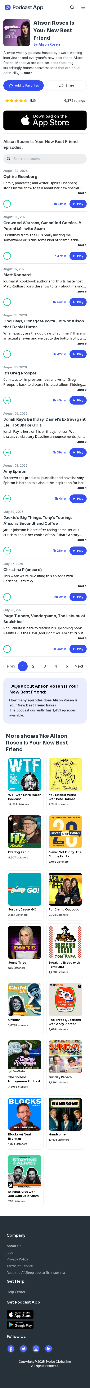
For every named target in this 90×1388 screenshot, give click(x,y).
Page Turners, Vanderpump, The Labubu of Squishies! (44, 619)
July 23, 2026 (13, 610)
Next (79, 666)
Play (80, 204)
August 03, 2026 (15, 465)
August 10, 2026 (15, 367)
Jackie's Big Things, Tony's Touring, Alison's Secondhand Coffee (37, 520)
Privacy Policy (17, 1259)
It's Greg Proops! (19, 373)
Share (70, 85)
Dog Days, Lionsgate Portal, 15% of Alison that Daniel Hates (43, 324)
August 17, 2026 (14, 269)
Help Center (16, 1292)
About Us (14, 1246)
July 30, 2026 (13, 511)
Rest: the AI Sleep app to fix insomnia (36, 1272)
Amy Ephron (14, 471)
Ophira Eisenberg (20, 176)
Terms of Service (20, 1266)
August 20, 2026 (15, 217)
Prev (11, 666)
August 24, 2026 (15, 170)
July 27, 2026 (13, 564)
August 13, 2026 (15, 315)
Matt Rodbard (17, 275)
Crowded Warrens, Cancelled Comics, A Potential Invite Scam (42, 226)
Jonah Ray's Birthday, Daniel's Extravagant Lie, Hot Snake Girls (44, 422)
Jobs (10, 1252)
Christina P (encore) (22, 569)
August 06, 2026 (15, 413)
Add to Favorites (27, 85)
